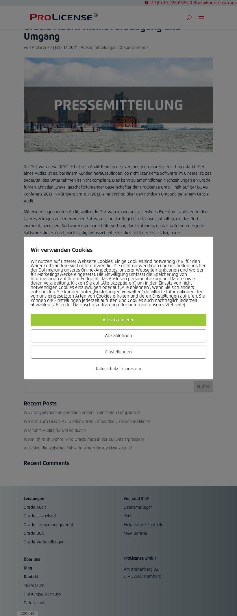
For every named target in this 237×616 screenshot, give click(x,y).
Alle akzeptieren (119, 320)
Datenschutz (107, 369)
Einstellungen (118, 352)
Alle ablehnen (118, 336)
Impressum (131, 369)
